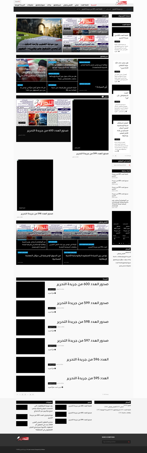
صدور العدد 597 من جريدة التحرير (83, 341)
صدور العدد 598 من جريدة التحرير (37, 214)
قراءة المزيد (21, 139)
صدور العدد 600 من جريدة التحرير (106, 9)
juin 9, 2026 (66, 262)
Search (17, 2)
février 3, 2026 (21, 79)
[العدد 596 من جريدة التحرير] (30, 365)
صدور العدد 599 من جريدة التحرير (92, 49)
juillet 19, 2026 (21, 135)
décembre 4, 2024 (83, 90)
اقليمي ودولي (68, 5)
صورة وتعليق (40, 5)
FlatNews (43, 449)
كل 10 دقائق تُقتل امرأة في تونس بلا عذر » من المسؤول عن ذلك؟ (33, 89)
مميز (120, 266)
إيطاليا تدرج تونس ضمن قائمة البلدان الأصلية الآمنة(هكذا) (94, 66)
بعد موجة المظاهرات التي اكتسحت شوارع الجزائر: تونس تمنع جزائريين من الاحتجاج (42, 408)
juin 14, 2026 (60, 383)
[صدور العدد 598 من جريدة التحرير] (35, 185)
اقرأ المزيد (51, 293)
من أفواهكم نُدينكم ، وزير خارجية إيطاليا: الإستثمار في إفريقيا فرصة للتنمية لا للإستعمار (34, 244)
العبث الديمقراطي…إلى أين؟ (122, 95)
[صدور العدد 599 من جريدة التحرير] (90, 125)
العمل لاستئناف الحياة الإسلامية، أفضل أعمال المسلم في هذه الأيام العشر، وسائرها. (122, 129)
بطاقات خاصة (117, 257)
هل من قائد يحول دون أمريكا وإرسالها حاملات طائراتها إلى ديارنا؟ (62, 77)
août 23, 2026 (21, 42)
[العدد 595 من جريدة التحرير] (30, 384)
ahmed (114, 236)
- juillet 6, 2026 (126, 237)
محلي (77, 5)
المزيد (116, 51)
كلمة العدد (85, 5)
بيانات (49, 5)
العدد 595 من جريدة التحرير (88, 378)
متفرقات (30, 5)
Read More (115, 241)
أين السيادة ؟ (101, 87)
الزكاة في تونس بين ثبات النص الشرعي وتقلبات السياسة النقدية (62, 245)
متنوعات (105, 16)
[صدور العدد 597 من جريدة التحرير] (30, 346)
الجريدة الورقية (20, 5)
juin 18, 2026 (20, 262)
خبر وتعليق (57, 5)
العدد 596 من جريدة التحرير (97, 247)
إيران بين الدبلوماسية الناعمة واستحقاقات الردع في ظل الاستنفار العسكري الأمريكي (32, 72)
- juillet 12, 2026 (116, 237)
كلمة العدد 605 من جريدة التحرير (76, 9)
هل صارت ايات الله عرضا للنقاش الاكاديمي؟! (121, 65)
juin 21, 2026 (59, 365)
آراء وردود (128, 252)
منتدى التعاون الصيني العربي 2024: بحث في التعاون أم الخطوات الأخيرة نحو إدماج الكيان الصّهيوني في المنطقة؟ (41, 426)
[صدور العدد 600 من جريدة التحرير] (43, 112)
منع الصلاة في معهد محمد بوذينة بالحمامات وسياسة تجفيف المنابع (64, 66)
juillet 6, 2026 (20, 217)
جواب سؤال (123, 260)
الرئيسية (93, 5)
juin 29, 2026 (60, 346)
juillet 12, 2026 (75, 157)
